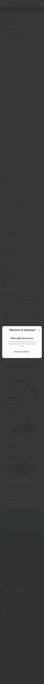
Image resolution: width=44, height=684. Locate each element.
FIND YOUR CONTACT (22, 352)
